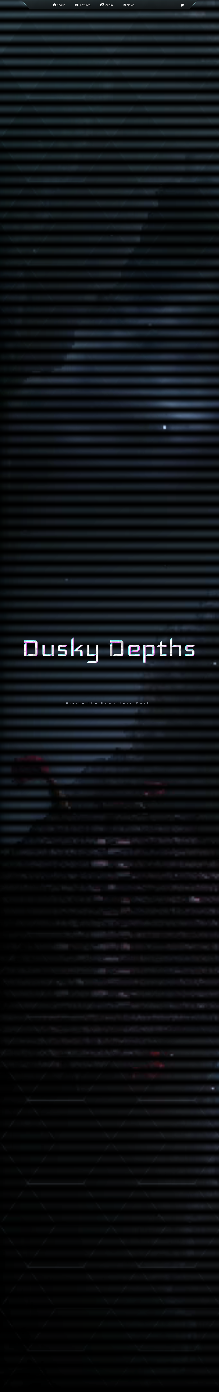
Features (84, 5)
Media (108, 5)
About (60, 5)
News (130, 5)
